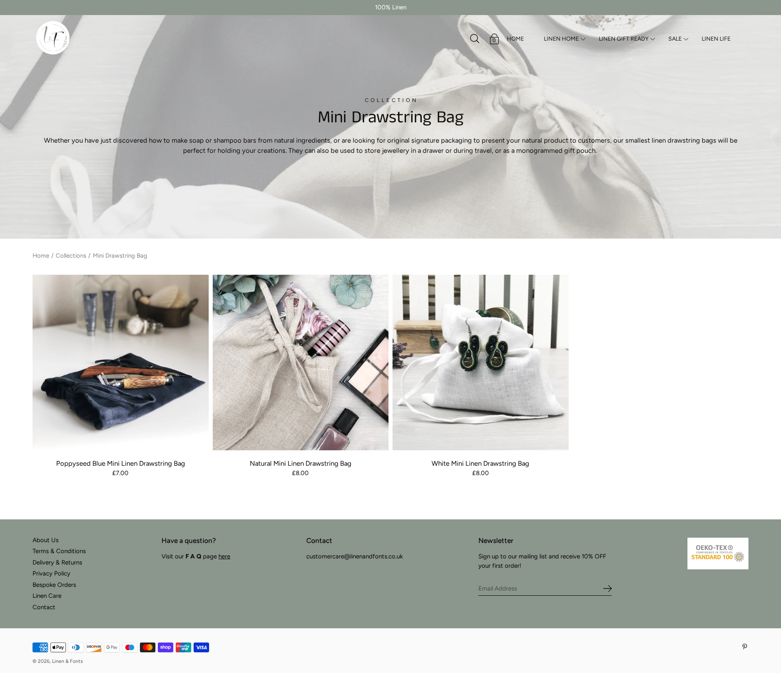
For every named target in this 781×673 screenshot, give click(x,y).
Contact (44, 607)
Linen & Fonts (67, 661)
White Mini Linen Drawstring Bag (480, 463)
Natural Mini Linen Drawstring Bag (300, 463)
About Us (46, 540)
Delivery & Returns (57, 562)
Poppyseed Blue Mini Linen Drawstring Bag (120, 463)
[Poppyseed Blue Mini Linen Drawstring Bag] (121, 363)
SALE (675, 38)
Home (41, 255)
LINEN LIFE (716, 38)
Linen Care (47, 595)
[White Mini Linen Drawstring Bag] (481, 363)
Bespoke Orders (54, 584)
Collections (71, 255)
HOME (515, 38)
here (224, 556)
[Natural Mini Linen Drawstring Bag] (301, 363)
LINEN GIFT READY (623, 38)
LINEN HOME (561, 38)
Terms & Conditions (59, 551)
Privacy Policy (51, 573)
